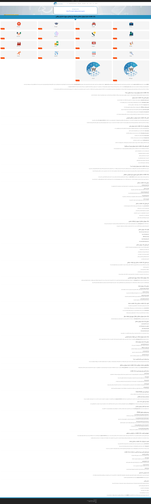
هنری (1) (131, 56)
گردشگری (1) (55, 56)
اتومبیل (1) (93, 26)
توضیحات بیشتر (115, 28)
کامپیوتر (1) (93, 46)
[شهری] (131, 67)
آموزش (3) (55, 26)
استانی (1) (93, 78)
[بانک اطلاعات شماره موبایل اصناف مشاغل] (58, 3)
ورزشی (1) (18, 56)
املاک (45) (130, 36)
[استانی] (94, 67)
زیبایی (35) (55, 36)
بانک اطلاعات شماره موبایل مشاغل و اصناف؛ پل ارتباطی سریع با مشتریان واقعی (75, 17)
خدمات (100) (18, 36)
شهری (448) (130, 78)
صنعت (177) (18, 46)
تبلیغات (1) (130, 46)
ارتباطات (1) (93, 36)
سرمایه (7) (56, 46)
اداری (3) (131, 26)
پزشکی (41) (18, 26)
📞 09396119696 (95, 499)
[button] (72, 3)
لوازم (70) (93, 56)
